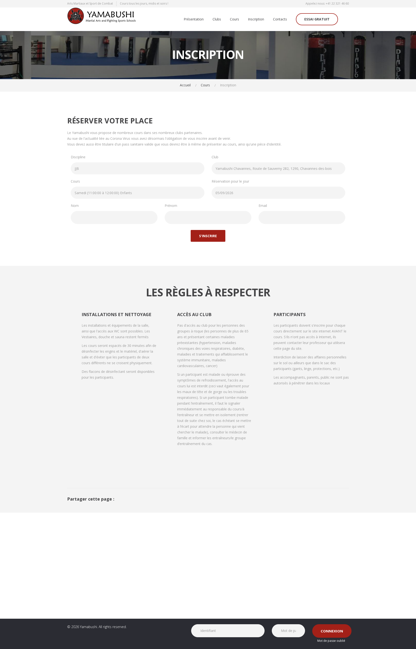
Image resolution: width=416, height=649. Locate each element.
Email (263, 205)
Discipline (78, 157)
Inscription (256, 19)
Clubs (217, 19)
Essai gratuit (317, 19)
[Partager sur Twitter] (347, 498)
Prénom (171, 205)
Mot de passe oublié (331, 641)
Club (215, 157)
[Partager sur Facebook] (339, 498)
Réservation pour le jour (230, 181)
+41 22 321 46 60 (337, 3)
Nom (75, 205)
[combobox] (137, 168)
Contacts (280, 19)
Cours (234, 19)
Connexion (332, 631)
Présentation (194, 19)
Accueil (185, 85)
